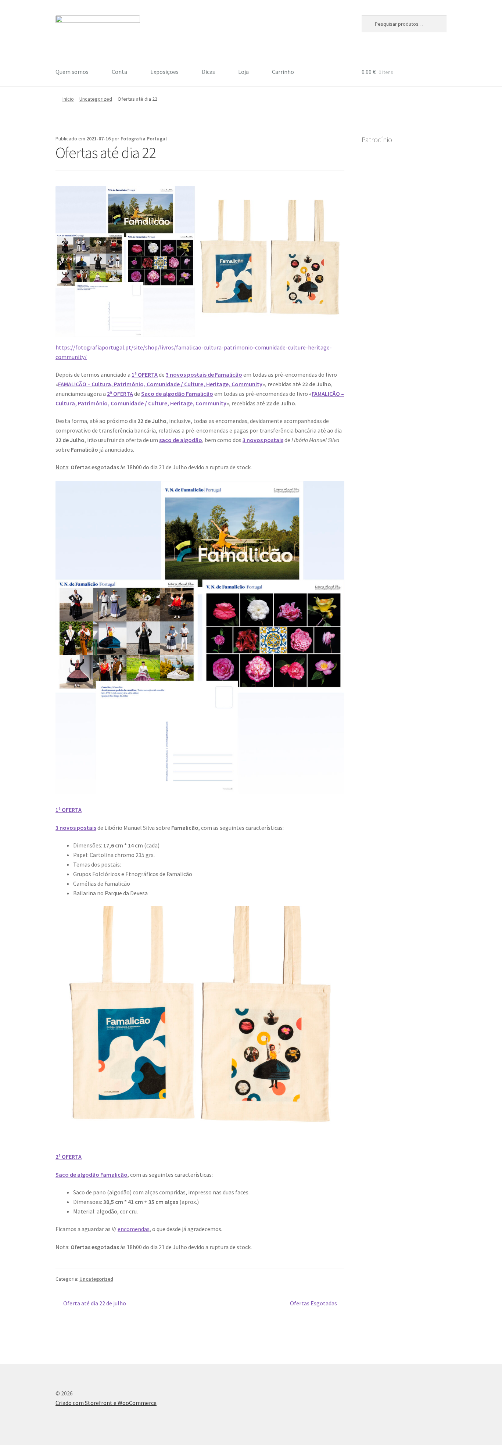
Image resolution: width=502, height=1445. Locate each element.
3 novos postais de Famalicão (204, 374)
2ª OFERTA (120, 393)
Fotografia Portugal (144, 138)
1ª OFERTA (145, 374)
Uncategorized (95, 99)
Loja (243, 71)
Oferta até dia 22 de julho (94, 1303)
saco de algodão (180, 440)
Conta (119, 71)
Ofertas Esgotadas (313, 1303)
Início (68, 99)
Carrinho (283, 71)
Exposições (164, 71)
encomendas (134, 1229)
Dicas (208, 71)
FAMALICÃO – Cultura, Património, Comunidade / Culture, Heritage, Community (160, 384)
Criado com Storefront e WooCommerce (106, 1402)
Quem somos (72, 71)
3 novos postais (263, 440)
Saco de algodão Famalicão (177, 393)
